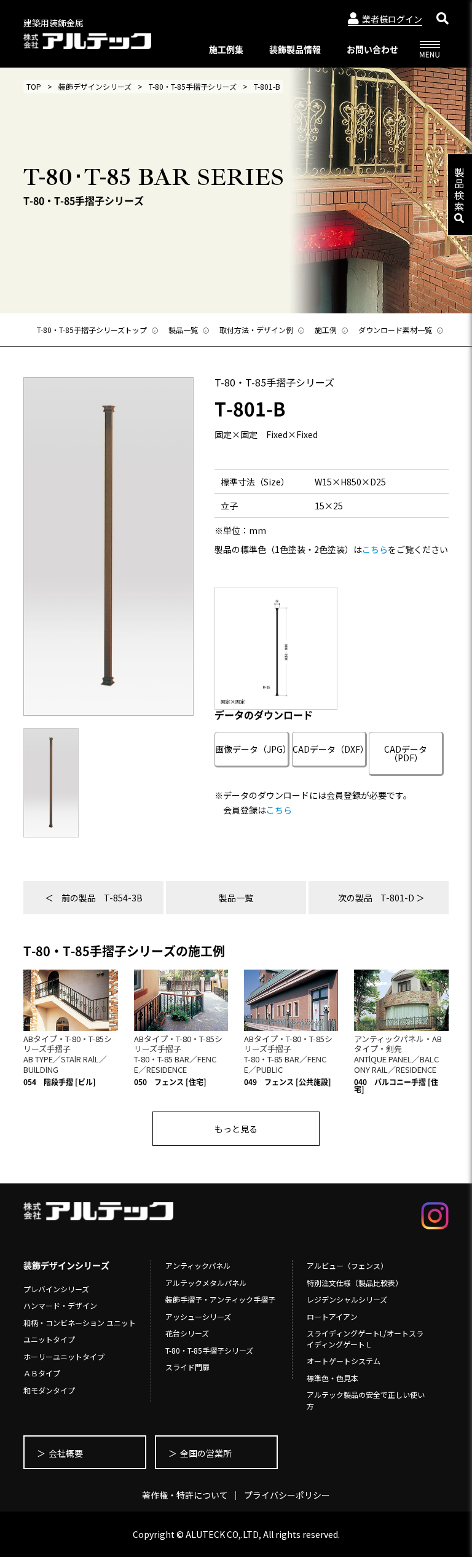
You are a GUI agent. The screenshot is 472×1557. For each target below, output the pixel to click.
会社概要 (66, 1453)
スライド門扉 (187, 1367)
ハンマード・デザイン (60, 1305)
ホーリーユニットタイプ (63, 1356)
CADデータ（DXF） (330, 749)
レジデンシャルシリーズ (347, 1299)
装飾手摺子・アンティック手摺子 (220, 1299)
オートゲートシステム (343, 1360)
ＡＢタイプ (41, 1373)
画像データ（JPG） (252, 749)
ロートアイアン (332, 1316)
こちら (375, 549)
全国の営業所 (206, 1453)
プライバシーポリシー (287, 1495)
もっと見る (236, 1129)
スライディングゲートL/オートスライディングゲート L (365, 1338)
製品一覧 (236, 898)
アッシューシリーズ (198, 1316)
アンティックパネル (197, 1265)
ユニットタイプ (49, 1339)
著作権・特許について (185, 1495)
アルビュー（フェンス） (347, 1265)
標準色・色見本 (332, 1378)
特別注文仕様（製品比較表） (355, 1282)
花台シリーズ (187, 1333)
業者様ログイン (392, 19)
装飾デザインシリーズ (95, 86)
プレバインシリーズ (56, 1289)
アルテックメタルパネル (205, 1282)
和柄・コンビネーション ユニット (79, 1322)
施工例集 (226, 49)
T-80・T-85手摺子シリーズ (193, 86)
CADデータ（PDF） (405, 753)
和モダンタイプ (49, 1390)
